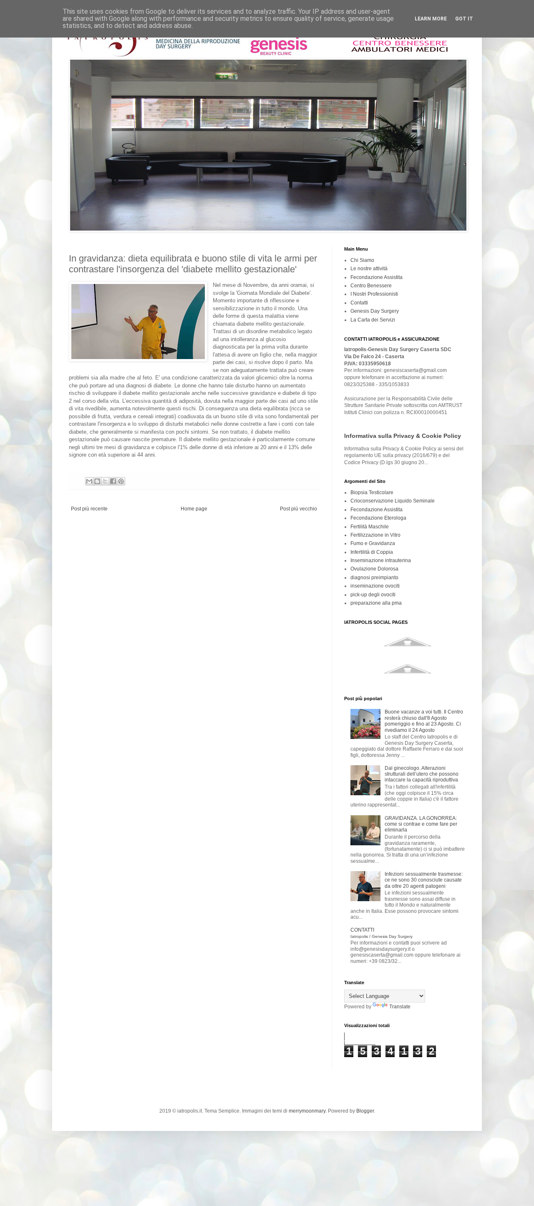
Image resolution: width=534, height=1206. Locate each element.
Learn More (431, 19)
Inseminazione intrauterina (380, 560)
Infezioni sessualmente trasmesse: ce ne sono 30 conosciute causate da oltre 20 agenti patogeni (424, 880)
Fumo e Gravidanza (372, 543)
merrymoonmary (307, 1111)
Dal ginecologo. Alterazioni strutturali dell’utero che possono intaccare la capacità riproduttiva (421, 774)
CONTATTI (381, 932)
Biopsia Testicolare (371, 492)
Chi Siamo (362, 260)
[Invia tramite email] (89, 481)
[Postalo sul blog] (97, 481)
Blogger (365, 1111)
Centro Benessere (371, 286)
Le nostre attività (369, 268)
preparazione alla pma (376, 603)
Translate (400, 1007)
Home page (194, 509)
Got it (464, 19)
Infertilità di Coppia (371, 552)
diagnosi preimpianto (374, 577)
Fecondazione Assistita (376, 277)
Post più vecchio (298, 509)
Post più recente (89, 509)
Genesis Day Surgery (374, 311)
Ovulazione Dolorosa (374, 569)
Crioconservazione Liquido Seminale (392, 501)
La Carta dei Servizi (372, 320)
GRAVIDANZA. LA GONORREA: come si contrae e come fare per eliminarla (421, 824)
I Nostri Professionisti (374, 294)
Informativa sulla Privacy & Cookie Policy (402, 435)
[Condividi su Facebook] (113, 481)
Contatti (359, 303)
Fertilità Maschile (369, 527)
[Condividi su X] (105, 481)
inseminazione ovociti (375, 586)
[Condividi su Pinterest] (121, 481)
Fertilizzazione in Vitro (375, 535)
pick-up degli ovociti (372, 595)
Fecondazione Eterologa (378, 518)
